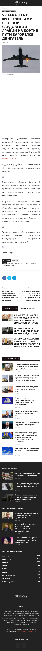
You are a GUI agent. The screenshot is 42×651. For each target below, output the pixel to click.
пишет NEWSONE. (10, 158)
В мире (4, 8)
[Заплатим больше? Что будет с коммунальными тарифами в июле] (7, 389)
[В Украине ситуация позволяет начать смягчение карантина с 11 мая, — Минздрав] (7, 414)
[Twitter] (24, 645)
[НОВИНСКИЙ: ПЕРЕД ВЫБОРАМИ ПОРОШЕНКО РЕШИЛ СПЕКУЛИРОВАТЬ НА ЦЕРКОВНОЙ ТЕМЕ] (7, 527)
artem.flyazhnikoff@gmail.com (26, 631)
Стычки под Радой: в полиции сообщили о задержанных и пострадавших (31, 295)
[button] (39, 3)
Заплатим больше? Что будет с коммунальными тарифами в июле (26, 389)
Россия (26, 263)
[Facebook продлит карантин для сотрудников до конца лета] (7, 425)
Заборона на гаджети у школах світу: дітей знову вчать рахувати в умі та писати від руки (27, 343)
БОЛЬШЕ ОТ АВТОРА (27, 309)
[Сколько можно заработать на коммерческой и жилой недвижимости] (7, 516)
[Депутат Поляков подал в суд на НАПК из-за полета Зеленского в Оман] (7, 451)
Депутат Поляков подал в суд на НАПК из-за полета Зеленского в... (27, 451)
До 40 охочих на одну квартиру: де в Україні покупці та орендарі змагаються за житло (26, 319)
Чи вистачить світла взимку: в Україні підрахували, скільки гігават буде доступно (26, 497)
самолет (33, 263)
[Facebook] (18, 645)
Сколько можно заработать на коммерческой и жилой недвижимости (26, 515)
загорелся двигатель (15, 263)
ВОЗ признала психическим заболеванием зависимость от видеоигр (10, 295)
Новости (12, 11)
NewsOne (15, 260)
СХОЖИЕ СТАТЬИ (10, 309)
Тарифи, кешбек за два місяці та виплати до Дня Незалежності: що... (27, 486)
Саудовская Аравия (9, 265)
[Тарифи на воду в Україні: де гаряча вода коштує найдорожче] (7, 330)
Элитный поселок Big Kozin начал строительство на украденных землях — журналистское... (27, 378)
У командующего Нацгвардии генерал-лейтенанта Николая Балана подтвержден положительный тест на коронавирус (26, 437)
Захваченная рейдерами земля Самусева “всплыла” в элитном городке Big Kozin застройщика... (27, 367)
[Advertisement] (21, 91)
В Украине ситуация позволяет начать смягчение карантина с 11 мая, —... (27, 413)
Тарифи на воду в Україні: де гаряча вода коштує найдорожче (26, 331)
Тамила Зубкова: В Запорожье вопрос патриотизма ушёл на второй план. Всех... (26, 540)
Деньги (5, 320)
